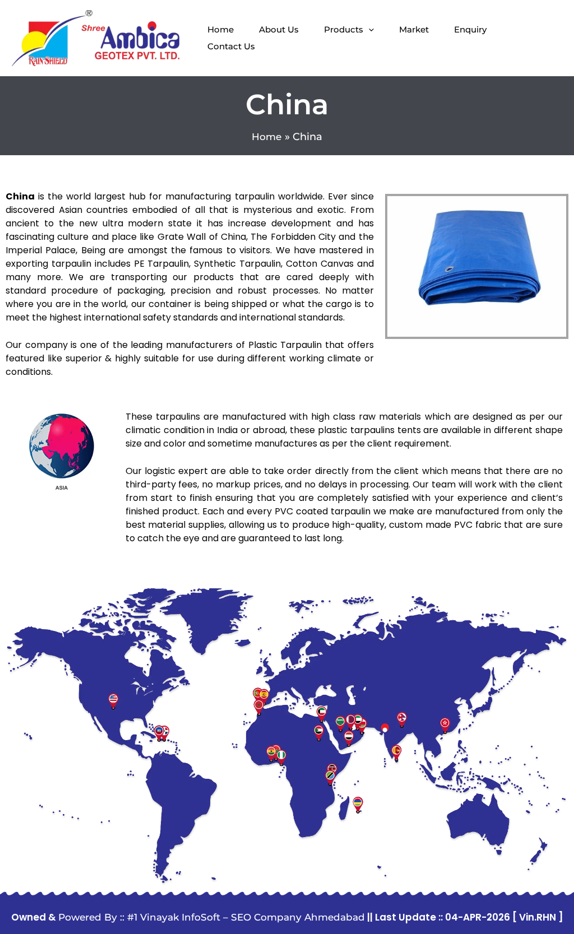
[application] (368, 29)
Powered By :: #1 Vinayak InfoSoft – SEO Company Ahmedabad (211, 917)
